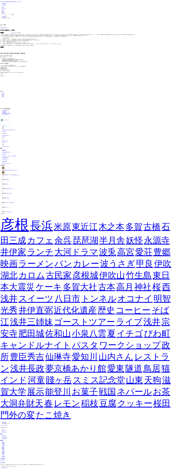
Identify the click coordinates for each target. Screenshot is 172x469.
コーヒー (133, 310)
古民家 (59, 275)
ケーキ (49, 287)
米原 (3, 93)
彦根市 (3, 442)
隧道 (133, 368)
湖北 (9, 275)
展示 (35, 391)
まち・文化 (4, 8)
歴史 (106, 310)
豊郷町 (3, 448)
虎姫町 (3, 452)
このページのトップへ (4, 425)
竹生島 (139, 275)
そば (160, 310)
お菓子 (85, 391)
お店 (3, 10)
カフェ (40, 240)
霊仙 (3, 95)
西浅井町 (3, 456)
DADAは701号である (5, 110)
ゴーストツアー (84, 322)
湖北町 (3, 451)
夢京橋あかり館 (75, 368)
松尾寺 (3, 94)
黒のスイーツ (7, 207)
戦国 (107, 391)
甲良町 (3, 447)
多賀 (133, 227)
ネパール (134, 391)
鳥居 (152, 368)
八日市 (67, 298)
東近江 (85, 227)
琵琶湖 (85, 240)
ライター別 (4, 5)
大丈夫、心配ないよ (5, 114)
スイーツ (36, 298)
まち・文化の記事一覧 (4, 27)
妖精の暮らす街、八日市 (8, 188)
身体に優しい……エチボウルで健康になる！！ (12, 174)
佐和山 (58, 333)
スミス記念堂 (99, 380)
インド (13, 380)
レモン (67, 403)
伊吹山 (112, 275)
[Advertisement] (7, 83)
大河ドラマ (76, 252)
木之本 (111, 227)
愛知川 (85, 357)
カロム (31, 275)
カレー (86, 263)
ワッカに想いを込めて (8, 211)
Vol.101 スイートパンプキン (6, 163)
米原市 (3, 444)
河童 (36, 380)
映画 (9, 263)
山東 (134, 380)
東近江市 (3, 445)
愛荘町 (3, 449)
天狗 (152, 380)
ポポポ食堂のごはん (5, 157)
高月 (124, 287)
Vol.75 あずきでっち (5, 159)
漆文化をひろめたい (5, 140)
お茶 (161, 391)
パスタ (85, 345)
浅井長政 (27, 368)
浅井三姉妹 (31, 322)
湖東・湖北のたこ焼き (8, 193)
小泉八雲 (89, 333)
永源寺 (157, 240)
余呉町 (3, 455)
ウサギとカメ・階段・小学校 (9, 202)
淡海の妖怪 (4, 150)
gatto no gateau (4, 161)
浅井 (152, 322)
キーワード (4, 4)
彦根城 (85, 275)
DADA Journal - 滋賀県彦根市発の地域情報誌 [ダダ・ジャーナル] (10, 1)
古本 (106, 287)
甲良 (144, 263)
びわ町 (157, 333)
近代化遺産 (75, 310)
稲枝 (89, 403)
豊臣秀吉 (27, 357)
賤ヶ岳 (59, 380)
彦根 (14, 225)
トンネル (98, 298)
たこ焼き (53, 415)
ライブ (129, 322)
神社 (142, 287)
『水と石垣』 (4, 111)
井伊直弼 (35, 310)
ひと (3, 9)
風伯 (2, 74)
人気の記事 (4, 3)
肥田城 (31, 333)
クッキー (134, 403)
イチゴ (130, 333)
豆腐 (107, 403)
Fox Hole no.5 (4, 112)
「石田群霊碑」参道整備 (6, 113)
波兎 (107, 252)
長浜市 (3, 443)
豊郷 (161, 252)
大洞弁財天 (21, 403)
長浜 (41, 225)
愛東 (115, 368)
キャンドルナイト (35, 345)
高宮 (125, 252)
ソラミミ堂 (4, 436)
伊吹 (162, 263)
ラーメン (36, 263)
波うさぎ (117, 263)
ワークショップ (130, 345)
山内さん (116, 357)
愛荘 (143, 252)
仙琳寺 (58, 357)
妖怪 (134, 240)
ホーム (3, 6)
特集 (3, 7)
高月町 (3, 454)
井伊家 (13, 252)
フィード (1, 26)
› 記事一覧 (3, 131)
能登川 (58, 391)
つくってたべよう (5, 437)
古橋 (152, 227)
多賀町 (3, 446)
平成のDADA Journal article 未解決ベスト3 (8, 129)
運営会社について (5, 467)
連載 (3, 11)
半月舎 (112, 240)
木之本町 (3, 453)
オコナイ (135, 298)
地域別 (3, 12)
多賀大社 (80, 287)
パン (63, 263)
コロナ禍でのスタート (5, 146)
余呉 (63, 240)
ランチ (40, 252)
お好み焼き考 (7, 179)
